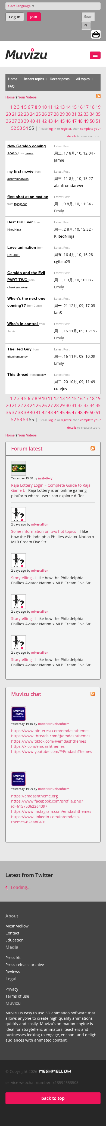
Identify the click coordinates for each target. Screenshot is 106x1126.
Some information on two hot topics (44, 531)
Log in (14, 16)
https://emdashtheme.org (34, 796)
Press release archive (24, 964)
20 (8, 114)
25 (38, 114)
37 (14, 121)
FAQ (11, 86)
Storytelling (22, 577)
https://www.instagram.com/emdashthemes (51, 811)
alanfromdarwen (18, 178)
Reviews (12, 971)
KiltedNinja (14, 229)
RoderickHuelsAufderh (54, 724)
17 (86, 107)
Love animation (22, 247)
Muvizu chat (26, 694)
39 (26, 121)
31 (74, 114)
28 (56, 114)
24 (32, 114)
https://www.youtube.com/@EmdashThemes (51, 751)
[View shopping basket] (96, 34)
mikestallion (39, 524)
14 (68, 107)
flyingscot (20, 204)
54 (25, 128)
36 (8, 121)
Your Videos (27, 97)
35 (98, 114)
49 (86, 121)
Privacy (11, 989)
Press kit (13, 957)
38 (20, 121)
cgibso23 (62, 261)
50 (92, 121)
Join (33, 16)
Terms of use (17, 996)
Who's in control (23, 324)
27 (50, 114)
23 (26, 114)
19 (98, 107)
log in (52, 129)
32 (80, 114)
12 (56, 107)
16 (80, 107)
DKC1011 (13, 255)
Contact (12, 933)
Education (14, 940)
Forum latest (26, 448)
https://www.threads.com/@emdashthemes (51, 735)
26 (44, 114)
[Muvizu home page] (26, 53)
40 (32, 121)
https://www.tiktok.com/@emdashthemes (48, 741)
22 (20, 114)
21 (14, 114)
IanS (58, 312)
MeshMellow (17, 926)
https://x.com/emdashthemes (38, 746)
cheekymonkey (17, 287)
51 (98, 121)
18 (92, 107)
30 (68, 114)
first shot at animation (27, 197)
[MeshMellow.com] (54, 1071)
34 (92, 114)
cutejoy (41, 374)
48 (80, 121)
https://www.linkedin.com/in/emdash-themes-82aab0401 (45, 819)
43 (50, 121)
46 (68, 121)
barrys (29, 153)
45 (62, 121)
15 (74, 107)
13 (62, 107)
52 (13, 128)
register (66, 129)
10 (44, 107)
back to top (53, 1098)
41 (38, 121)
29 (62, 114)
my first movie (21, 171)
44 (56, 121)
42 (44, 121)
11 (50, 107)
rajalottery (45, 478)
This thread (18, 374)
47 (74, 121)
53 (19, 128)
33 (86, 114)
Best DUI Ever (20, 222)
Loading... (20, 887)
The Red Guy (20, 349)
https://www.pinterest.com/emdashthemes (50, 730)
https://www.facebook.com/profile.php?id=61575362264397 (47, 804)
